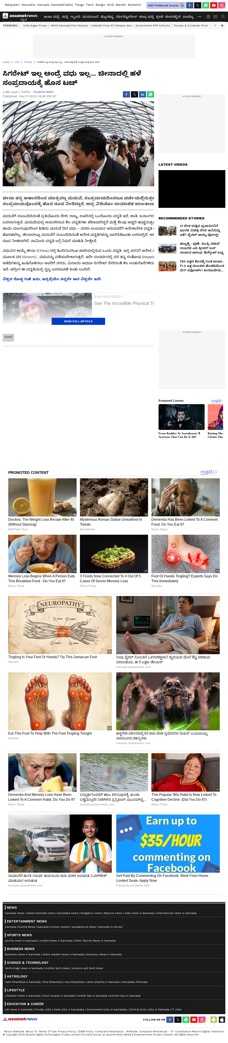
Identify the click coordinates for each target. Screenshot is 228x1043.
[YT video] (213, 5)
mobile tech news (57, 968)
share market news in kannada (63, 954)
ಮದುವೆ (8, 336)
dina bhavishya (52, 981)
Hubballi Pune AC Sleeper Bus (112, 25)
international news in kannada (176, 913)
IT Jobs (176, 1009)
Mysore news (113, 913)
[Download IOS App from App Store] (221, 1020)
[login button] (209, 17)
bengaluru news (91, 913)
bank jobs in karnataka (69, 1009)
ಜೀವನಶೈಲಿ (172, 16)
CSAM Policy (85, 1031)
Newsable (28, 4)
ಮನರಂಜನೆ (90, 16)
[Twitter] (197, 5)
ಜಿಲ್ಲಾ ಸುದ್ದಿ (146, 16)
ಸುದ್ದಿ (65, 16)
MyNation (134, 4)
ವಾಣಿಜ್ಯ (188, 16)
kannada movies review (53, 926)
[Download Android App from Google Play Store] (213, 1020)
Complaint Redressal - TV (156, 1031)
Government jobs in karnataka (107, 1009)
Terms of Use (48, 1031)
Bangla (100, 4)
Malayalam (12, 4)
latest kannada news (40, 913)
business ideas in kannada (104, 954)
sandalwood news (83, 926)
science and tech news (87, 968)
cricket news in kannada (55, 940)
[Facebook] (189, 5)
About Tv (31, 1031)
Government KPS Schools (153, 25)
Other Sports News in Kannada (95, 940)
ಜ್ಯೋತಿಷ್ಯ (107, 16)
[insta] (221, 5)
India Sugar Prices (35, 25)
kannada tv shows (110, 926)
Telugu (79, 4)
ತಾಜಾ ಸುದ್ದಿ (51, 16)
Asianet (20, 1019)
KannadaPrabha (62, 4)
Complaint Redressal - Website (116, 1031)
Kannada (43, 4)
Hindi (110, 4)
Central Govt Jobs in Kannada (149, 1009)
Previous (215, 25)
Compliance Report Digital (192, 1031)
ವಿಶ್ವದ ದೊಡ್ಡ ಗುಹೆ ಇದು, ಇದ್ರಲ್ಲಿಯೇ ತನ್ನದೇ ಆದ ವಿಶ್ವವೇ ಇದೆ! (52, 279)
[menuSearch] (223, 16)
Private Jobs (43, 1009)
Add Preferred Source (163, 5)
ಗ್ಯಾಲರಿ (75, 16)
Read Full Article (78, 321)
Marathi (121, 4)
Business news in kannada (22, 954)
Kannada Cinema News (20, 926)
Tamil (90, 4)
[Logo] (22, 17)
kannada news (14, 913)
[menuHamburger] (215, 16)
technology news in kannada (24, 968)
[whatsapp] (205, 5)
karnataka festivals (135, 981)
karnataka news (67, 913)
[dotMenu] (200, 16)
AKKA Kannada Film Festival (69, 25)
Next (222, 25)
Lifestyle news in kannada (22, 995)
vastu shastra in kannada (103, 981)
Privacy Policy (67, 1031)
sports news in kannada (21, 940)
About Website (14, 1031)
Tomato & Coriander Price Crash (195, 25)
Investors (218, 1031)
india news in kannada (139, 913)
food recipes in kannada (58, 995)
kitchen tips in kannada (125, 995)
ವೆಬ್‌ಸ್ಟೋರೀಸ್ (126, 16)
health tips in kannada (92, 995)
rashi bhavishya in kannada (22, 981)
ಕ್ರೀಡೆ (159, 16)
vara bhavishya (74, 981)
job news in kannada (18, 1009)
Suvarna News (43, 91)
